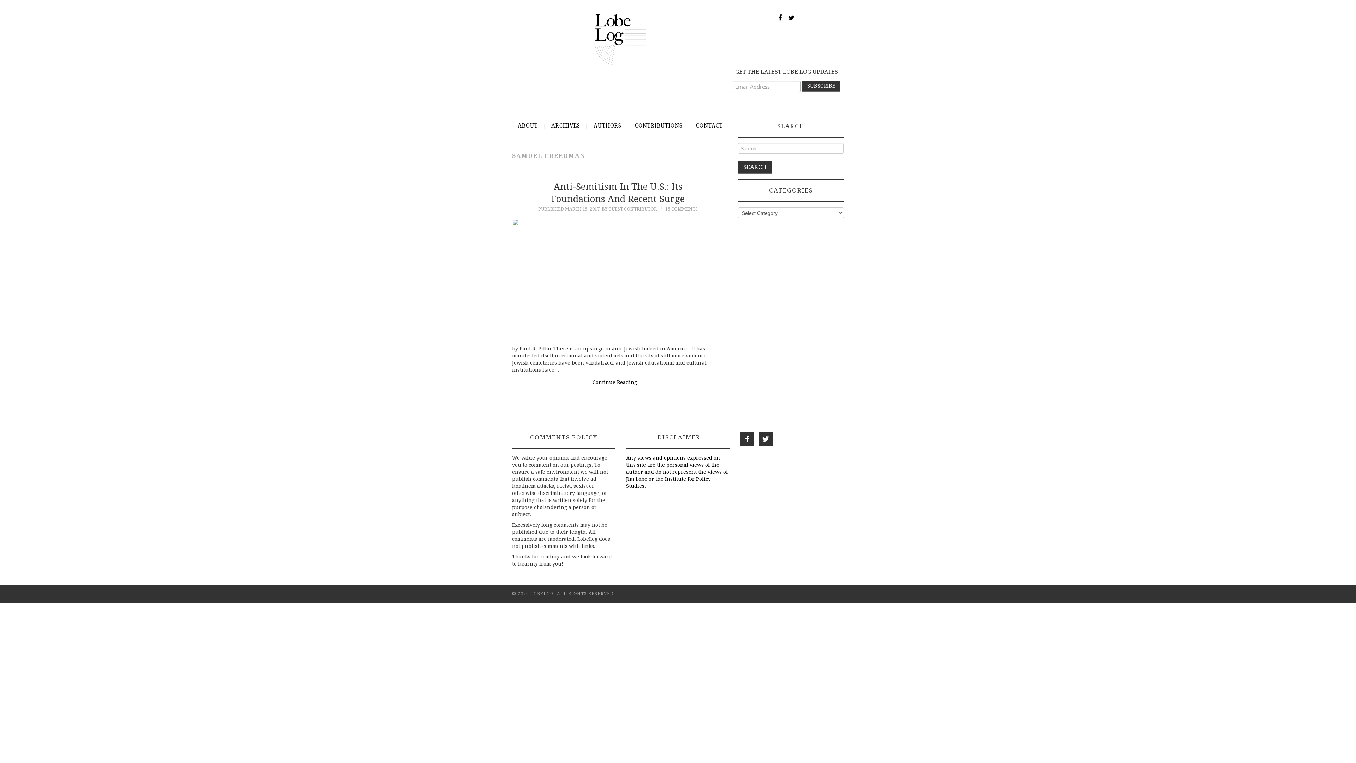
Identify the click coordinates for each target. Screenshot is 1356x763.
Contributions (659, 126)
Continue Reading (618, 382)
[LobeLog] (620, 39)
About (528, 126)
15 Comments (681, 209)
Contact (709, 126)
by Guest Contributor (629, 209)
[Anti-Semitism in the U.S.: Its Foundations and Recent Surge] (618, 278)
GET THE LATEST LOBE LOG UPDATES (786, 72)
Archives (565, 126)
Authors (608, 126)
